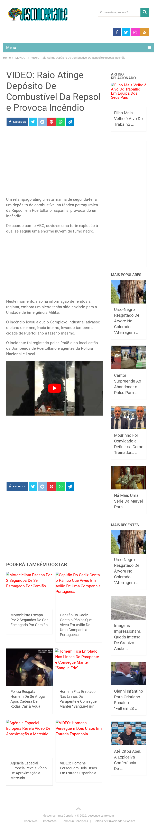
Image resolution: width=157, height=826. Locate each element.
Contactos (49, 821)
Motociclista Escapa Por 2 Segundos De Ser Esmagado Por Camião (29, 620)
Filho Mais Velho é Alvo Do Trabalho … (128, 118)
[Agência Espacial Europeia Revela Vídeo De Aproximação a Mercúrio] (29, 739)
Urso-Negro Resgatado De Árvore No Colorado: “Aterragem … (126, 321)
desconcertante (53, 815)
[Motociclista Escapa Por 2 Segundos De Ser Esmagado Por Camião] (29, 591)
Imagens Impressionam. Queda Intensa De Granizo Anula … (127, 637)
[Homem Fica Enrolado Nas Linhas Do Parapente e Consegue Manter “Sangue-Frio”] (78, 667)
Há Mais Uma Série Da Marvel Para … (128, 501)
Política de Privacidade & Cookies (114, 821)
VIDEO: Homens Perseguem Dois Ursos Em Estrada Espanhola (78, 768)
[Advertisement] (54, 162)
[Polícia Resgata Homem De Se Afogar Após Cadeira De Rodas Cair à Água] (29, 667)
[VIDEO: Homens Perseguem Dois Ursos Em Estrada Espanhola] (79, 739)
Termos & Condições (75, 821)
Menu (11, 47)
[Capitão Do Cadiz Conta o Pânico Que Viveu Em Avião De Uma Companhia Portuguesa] (79, 591)
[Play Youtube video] (54, 388)
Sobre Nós (30, 821)
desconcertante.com (101, 815)
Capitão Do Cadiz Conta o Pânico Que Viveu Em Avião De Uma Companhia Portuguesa (76, 625)
